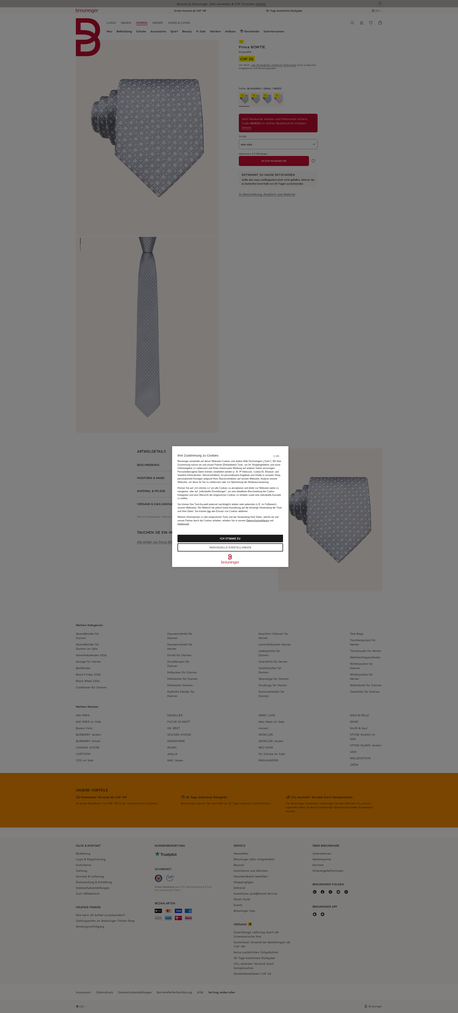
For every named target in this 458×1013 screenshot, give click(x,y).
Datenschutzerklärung (257, 520)
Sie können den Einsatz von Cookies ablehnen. (221, 511)
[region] (230, 506)
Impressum (183, 524)
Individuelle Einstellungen (230, 547)
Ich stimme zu (230, 538)
